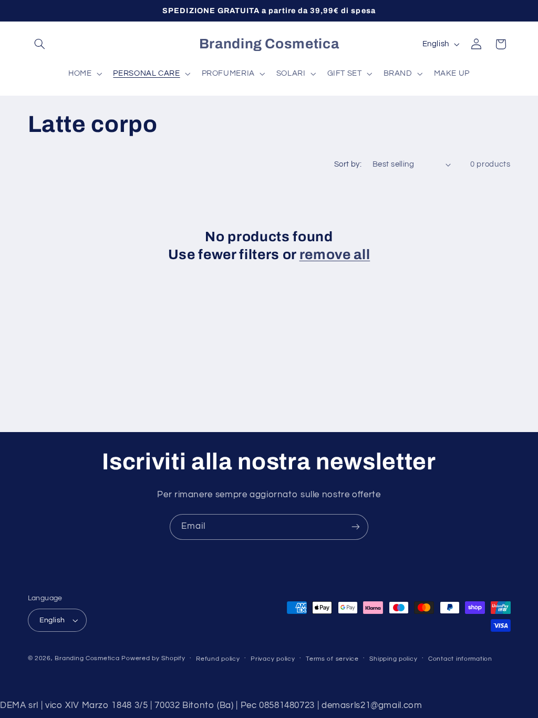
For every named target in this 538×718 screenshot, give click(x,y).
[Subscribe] (356, 527)
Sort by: (347, 164)
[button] (40, 44)
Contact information (460, 659)
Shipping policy (393, 659)
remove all (334, 254)
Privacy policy (273, 659)
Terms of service (332, 659)
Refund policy (218, 659)
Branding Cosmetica (87, 658)
